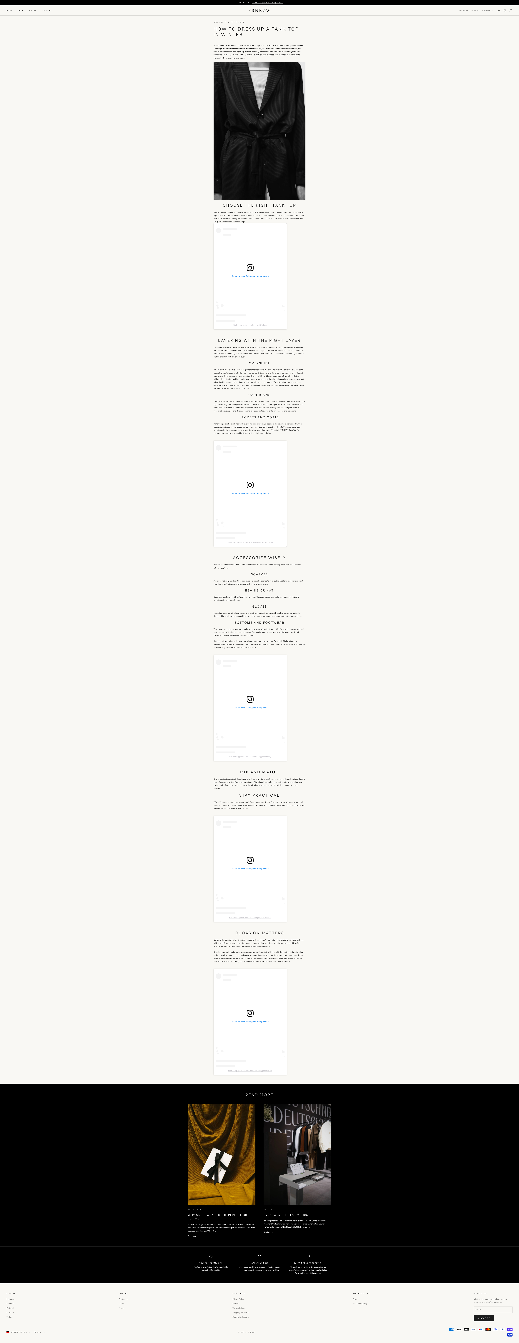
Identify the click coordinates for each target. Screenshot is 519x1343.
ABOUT (32, 10)
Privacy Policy (238, 1299)
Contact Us (123, 1299)
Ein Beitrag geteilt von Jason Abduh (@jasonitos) (250, 757)
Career (121, 1303)
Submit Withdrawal (240, 1317)
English (486, 10)
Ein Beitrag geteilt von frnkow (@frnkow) (250, 325)
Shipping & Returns (240, 1312)
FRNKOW (268, 1209)
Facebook (10, 1303)
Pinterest (10, 1308)
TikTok (9, 1317)
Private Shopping (360, 1303)
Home (9, 10)
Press (121, 1308)
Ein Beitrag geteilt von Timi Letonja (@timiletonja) (250, 918)
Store (355, 1299)
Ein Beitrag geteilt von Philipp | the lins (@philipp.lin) (250, 1070)
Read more (192, 1236)
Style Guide (238, 22)
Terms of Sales (238, 1308)
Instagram (10, 1299)
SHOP (21, 10)
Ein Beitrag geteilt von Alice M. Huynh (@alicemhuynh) (250, 542)
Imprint (235, 1303)
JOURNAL (46, 10)
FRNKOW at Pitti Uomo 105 (286, 1215)
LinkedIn (10, 1312)
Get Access (489, 1331)
